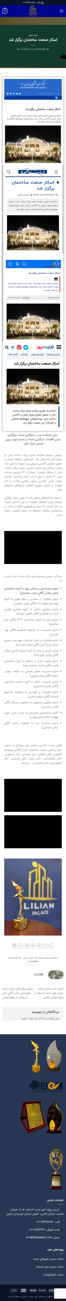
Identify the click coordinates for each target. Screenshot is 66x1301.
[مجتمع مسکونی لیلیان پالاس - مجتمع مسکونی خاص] (33, 11)
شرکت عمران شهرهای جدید (48, 1259)
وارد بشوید (27, 1018)
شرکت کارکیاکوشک (53, 1275)
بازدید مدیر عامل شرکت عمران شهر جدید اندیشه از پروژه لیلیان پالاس (49, 993)
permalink (33, 961)
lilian (23, 49)
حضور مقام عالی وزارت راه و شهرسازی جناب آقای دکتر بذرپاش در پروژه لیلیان (18, 993)
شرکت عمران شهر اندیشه (49, 1267)
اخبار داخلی (33, 35)
